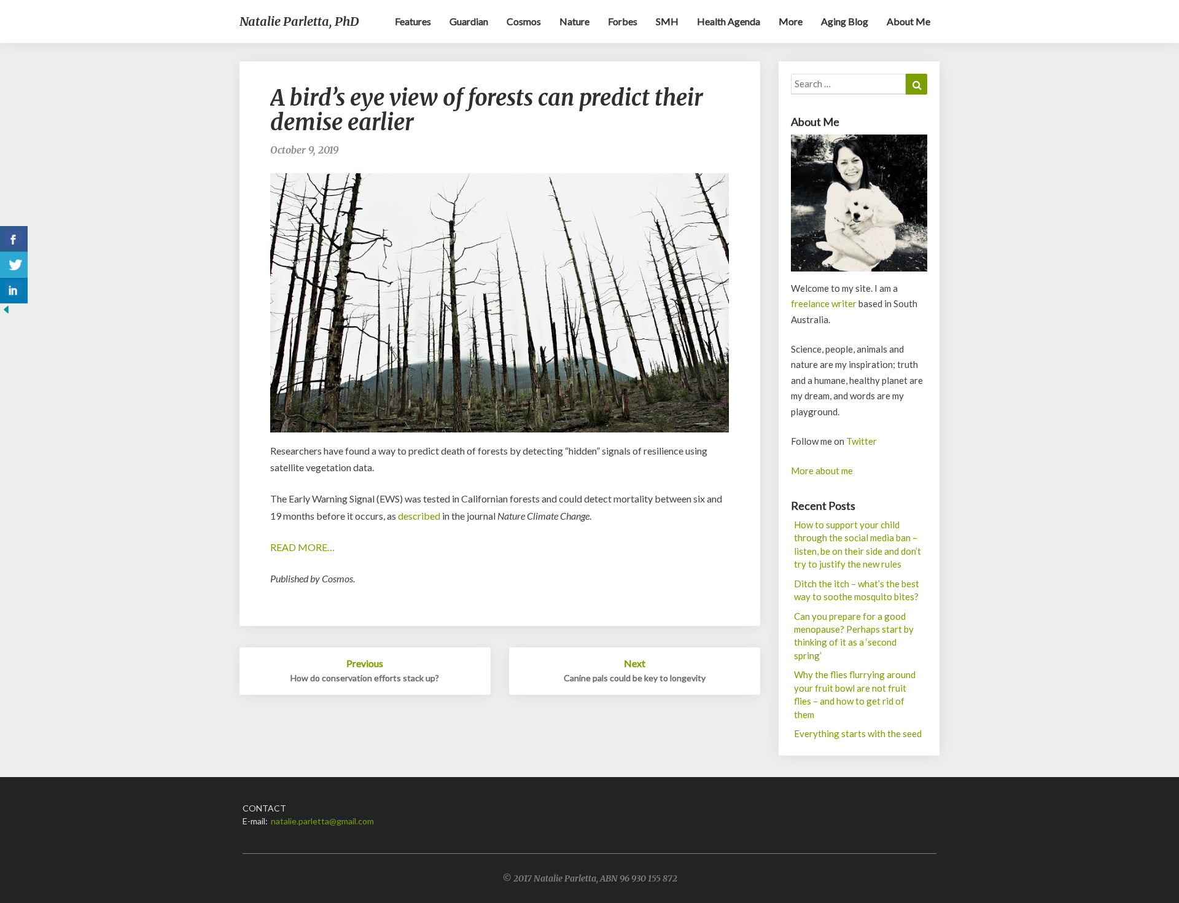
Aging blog (844, 21)
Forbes (622, 21)
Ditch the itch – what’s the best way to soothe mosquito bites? (856, 590)
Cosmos (524, 21)
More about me (822, 470)
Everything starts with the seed (858, 733)
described (419, 516)
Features (413, 21)
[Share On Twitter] (14, 265)
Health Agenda (728, 21)
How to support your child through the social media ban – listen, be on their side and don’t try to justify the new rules (857, 544)
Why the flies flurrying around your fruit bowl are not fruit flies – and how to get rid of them (855, 694)
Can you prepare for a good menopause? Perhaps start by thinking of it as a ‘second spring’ (854, 636)
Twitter (861, 441)
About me (908, 21)
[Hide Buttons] (6, 313)
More (791, 21)
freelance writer (824, 303)
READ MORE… (302, 547)
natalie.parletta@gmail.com (322, 821)
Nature (574, 21)
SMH (667, 21)
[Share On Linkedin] (14, 290)
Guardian (468, 21)
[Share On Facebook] (14, 239)
